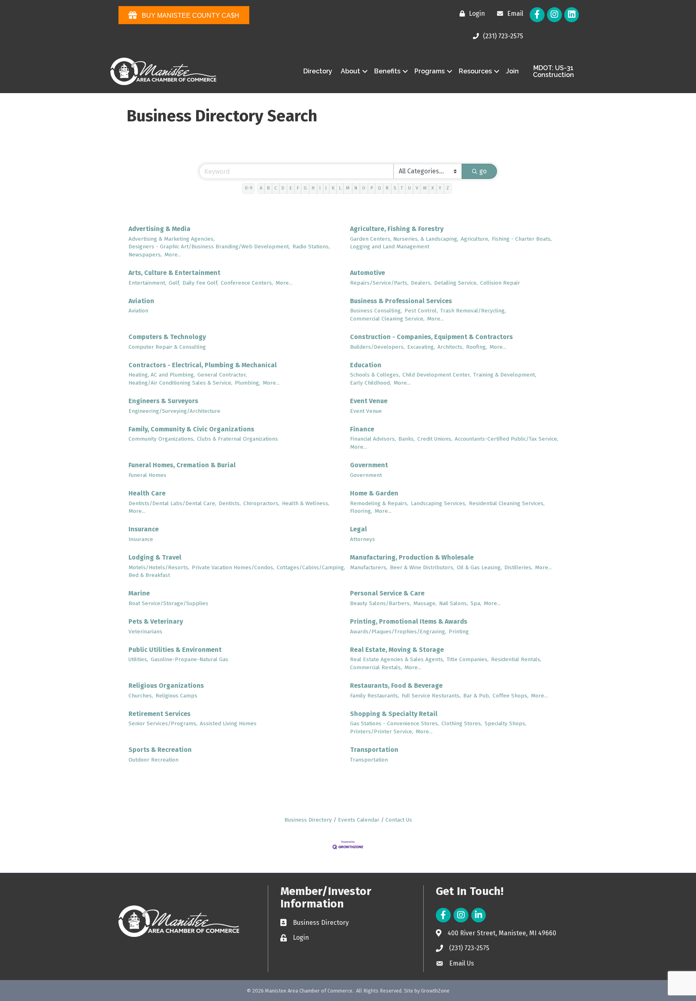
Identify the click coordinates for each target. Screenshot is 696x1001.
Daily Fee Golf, (200, 282)
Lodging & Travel (154, 557)
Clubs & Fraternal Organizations (237, 438)
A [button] (261, 188)
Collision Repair (500, 282)
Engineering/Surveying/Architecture (174, 411)
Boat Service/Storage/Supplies (168, 603)
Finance (362, 429)
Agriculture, (475, 238)
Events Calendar (358, 819)
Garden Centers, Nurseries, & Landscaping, (404, 238)
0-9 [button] (249, 188)
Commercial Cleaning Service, (387, 318)
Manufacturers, (368, 567)
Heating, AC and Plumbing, (161, 374)
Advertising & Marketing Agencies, (171, 238)
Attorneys (362, 539)
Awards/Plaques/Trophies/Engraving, (398, 631)
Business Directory (308, 819)
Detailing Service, (456, 282)
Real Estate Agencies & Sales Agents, (397, 659)
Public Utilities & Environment (175, 649)
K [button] (333, 188)
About (350, 71)
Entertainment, (147, 282)
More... (172, 254)
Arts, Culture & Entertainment (174, 273)
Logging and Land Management (389, 246)
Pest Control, (421, 310)
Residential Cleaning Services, (507, 503)
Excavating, (421, 346)
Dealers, (421, 282)
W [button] (425, 188)
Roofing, (476, 346)
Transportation (374, 749)
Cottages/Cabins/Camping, (311, 567)
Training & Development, (504, 374)
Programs (429, 71)
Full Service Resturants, (431, 695)
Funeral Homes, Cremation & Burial (182, 465)
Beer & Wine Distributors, (422, 567)
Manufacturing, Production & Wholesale (412, 557)
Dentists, (230, 503)
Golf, (174, 282)
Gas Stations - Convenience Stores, (394, 723)
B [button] (268, 188)
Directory (317, 71)
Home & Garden (374, 493)
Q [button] (379, 188)
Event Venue (368, 401)
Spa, (475, 603)
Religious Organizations (166, 685)
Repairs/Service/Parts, (379, 282)
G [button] (305, 188)
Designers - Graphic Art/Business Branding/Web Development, (209, 246)
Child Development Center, (436, 374)
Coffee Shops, (510, 695)
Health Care (147, 493)
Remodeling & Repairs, (379, 503)
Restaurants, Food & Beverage (396, 685)
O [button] (363, 188)
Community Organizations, (161, 438)
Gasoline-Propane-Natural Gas (189, 659)
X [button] (432, 188)
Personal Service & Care (387, 593)
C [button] (275, 188)
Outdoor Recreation (153, 759)
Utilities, (138, 659)
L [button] (340, 188)
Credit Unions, (434, 438)
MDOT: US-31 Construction (553, 71)
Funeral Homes (147, 475)
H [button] (313, 188)
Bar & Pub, (476, 695)
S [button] (395, 188)
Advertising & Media (159, 229)
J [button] (326, 188)
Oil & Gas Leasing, (479, 567)
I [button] (320, 188)
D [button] (283, 188)
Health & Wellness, (305, 503)
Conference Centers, (247, 282)
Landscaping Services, (438, 503)
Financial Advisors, (373, 438)
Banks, (406, 438)
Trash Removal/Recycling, (473, 310)
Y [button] (440, 188)
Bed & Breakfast (149, 575)
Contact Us (398, 819)
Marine (139, 593)
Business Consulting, (376, 310)
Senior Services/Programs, (162, 723)
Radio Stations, (311, 246)
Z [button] (447, 188)
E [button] (291, 188)
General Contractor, (222, 374)
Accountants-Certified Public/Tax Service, (506, 438)
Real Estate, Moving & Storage (397, 649)
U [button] (409, 188)
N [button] (355, 188)
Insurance (143, 529)
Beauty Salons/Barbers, (380, 603)
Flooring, (361, 511)
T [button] (402, 188)
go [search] (483, 171)
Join (512, 71)
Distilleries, (518, 567)
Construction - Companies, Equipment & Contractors (431, 337)
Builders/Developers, (377, 346)
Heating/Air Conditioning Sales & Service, (180, 382)
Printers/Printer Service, (381, 731)
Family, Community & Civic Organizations (191, 429)
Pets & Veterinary (155, 621)
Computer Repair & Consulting (167, 346)
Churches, (140, 695)
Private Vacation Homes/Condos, (233, 567)
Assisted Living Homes (228, 723)
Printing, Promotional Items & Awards (408, 621)
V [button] (417, 188)
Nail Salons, (453, 603)
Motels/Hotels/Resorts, (158, 567)
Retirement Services (159, 714)
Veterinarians (145, 631)
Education (365, 365)
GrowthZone (435, 991)
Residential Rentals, (516, 659)
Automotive (367, 273)
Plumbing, (247, 382)
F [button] (298, 188)
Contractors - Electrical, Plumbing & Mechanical (202, 365)
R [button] (387, 188)
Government (369, 465)
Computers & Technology (167, 337)
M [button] (348, 188)
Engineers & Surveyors (163, 401)
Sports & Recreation (160, 749)
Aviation (141, 301)
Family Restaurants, (374, 695)
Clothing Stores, (461, 723)
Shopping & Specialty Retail (393, 714)
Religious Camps (176, 695)
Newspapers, (145, 254)
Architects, (450, 346)
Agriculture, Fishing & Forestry (396, 229)
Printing (459, 631)
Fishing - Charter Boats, (522, 238)
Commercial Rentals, (376, 667)
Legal (358, 529)
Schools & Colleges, (375, 374)
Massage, (425, 603)
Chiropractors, (261, 503)
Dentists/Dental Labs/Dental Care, (172, 503)
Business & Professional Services (401, 301)
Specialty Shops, (505, 723)
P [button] (372, 188)
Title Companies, (468, 659)
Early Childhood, (370, 382)
